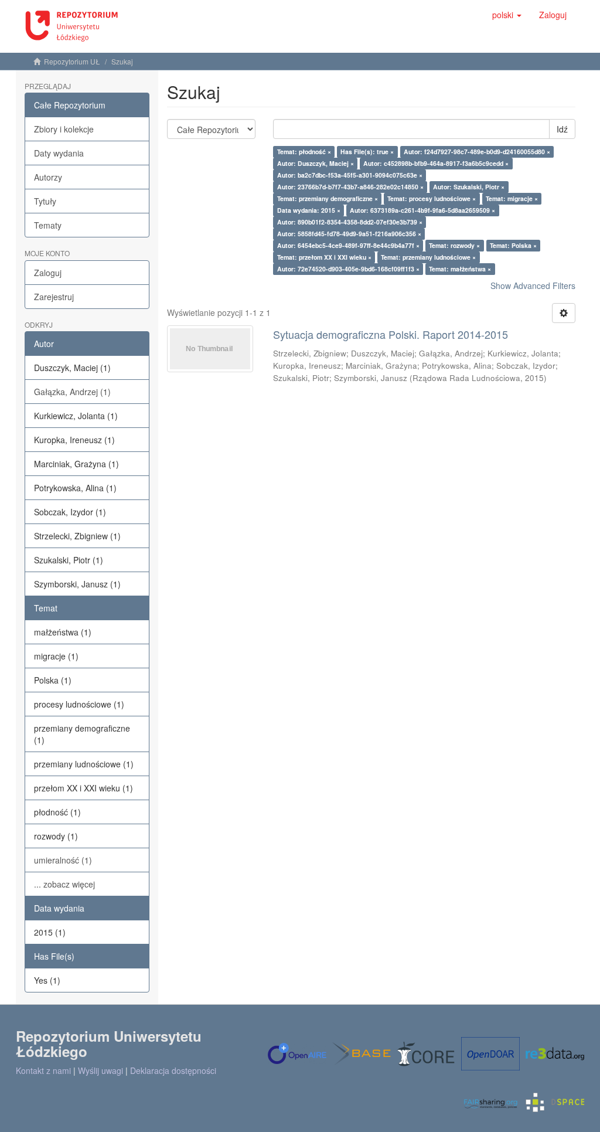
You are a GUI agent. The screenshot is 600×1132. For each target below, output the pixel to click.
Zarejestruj (54, 296)
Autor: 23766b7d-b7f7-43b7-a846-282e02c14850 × (350, 186)
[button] (506, 14)
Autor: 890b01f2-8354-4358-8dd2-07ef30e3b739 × (349, 221)
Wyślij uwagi (100, 1070)
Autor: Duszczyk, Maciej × (315, 163)
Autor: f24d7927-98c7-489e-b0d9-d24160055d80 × (477, 151)
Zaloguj (48, 272)
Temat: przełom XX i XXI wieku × (324, 257)
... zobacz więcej (64, 884)
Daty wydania (59, 153)
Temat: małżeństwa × (460, 268)
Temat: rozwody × (454, 245)
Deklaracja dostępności (173, 1070)
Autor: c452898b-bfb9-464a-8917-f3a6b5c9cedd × (436, 163)
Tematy (48, 225)
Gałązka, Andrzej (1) (72, 391)
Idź (562, 129)
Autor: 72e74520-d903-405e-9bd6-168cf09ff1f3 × (348, 268)
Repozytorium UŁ (72, 61)
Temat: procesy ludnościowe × (431, 198)
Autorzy (48, 177)
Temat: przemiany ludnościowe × (428, 257)
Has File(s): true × (367, 151)
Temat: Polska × (513, 245)
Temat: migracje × (512, 198)
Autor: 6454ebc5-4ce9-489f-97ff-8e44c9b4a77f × (348, 245)
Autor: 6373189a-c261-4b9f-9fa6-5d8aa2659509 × (422, 210)
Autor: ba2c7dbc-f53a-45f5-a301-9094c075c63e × (349, 175)
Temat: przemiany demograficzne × (327, 198)
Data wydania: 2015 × (308, 210)
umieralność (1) (63, 860)
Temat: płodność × (304, 151)
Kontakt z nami (43, 1070)
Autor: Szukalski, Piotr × (468, 186)
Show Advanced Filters (532, 285)
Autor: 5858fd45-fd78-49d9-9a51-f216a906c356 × (349, 233)
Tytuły (45, 201)
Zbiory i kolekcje (64, 129)
